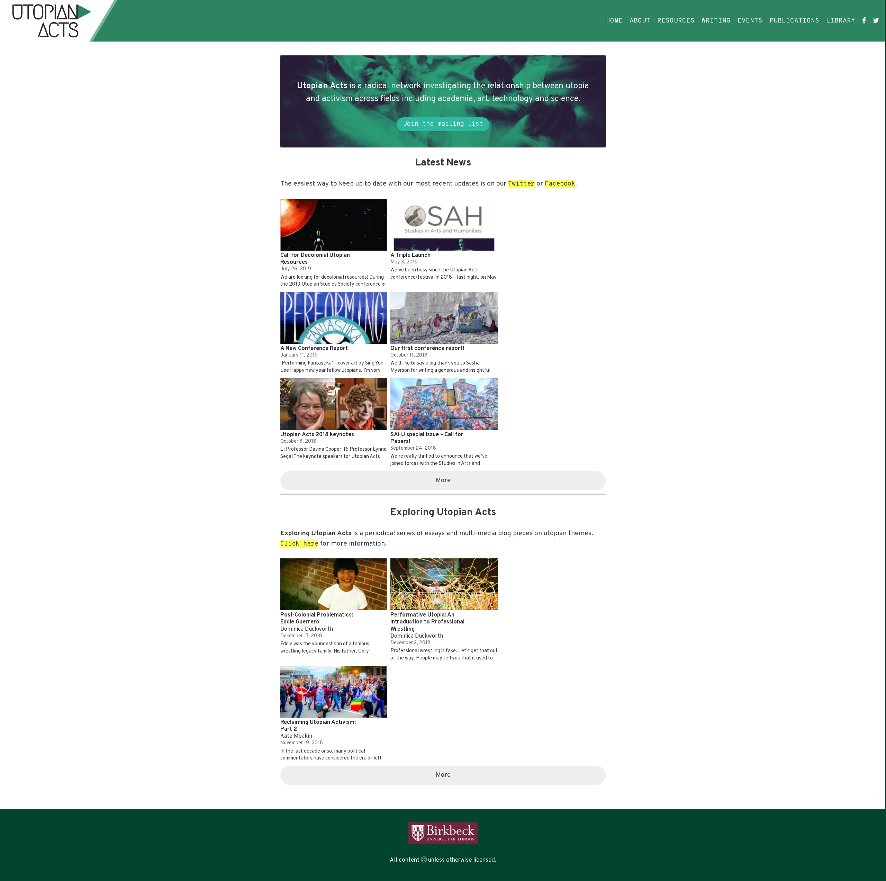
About (640, 21)
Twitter (521, 184)
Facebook (560, 184)
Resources (676, 21)
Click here (299, 544)
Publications (794, 21)
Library (840, 21)
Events (750, 21)
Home (614, 21)
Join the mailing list (443, 124)
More (443, 481)
